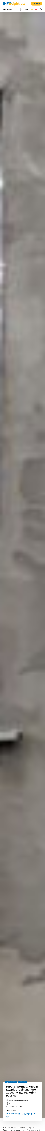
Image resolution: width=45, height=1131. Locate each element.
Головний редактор (18, 1100)
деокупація (11, 1082)
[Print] (7, 1116)
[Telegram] (7, 1113)
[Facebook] (10, 1113)
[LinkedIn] (31, 1113)
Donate (36, 3)
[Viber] (22, 1113)
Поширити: (11, 1111)
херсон (22, 1082)
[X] (34, 1113)
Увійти (25, 9)
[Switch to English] (36, 9)
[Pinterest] (28, 1113)
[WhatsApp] (25, 1113)
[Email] (13, 1113)
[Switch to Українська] (32, 9)
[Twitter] (19, 1113)
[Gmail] (16, 1113)
